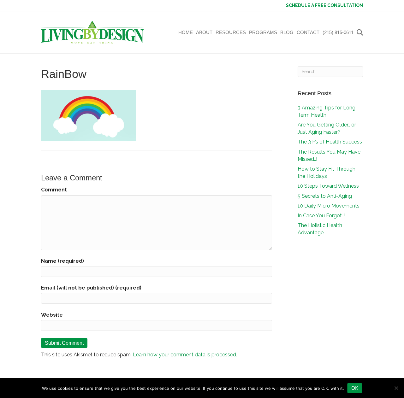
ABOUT (204, 32)
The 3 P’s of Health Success (330, 142)
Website (52, 315)
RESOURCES (231, 32)
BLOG (287, 32)
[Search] (359, 32)
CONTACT (308, 32)
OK (354, 388)
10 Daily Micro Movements (328, 206)
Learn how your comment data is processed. (185, 355)
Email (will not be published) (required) (91, 288)
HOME (185, 32)
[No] (396, 388)
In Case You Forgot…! (321, 216)
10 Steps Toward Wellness (328, 186)
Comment (54, 190)
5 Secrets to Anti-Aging (325, 196)
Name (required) (62, 261)
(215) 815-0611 (338, 32)
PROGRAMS (263, 32)
